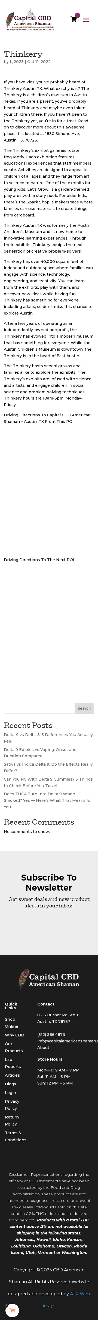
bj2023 (17, 61)
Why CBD (14, 1035)
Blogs (10, 1084)
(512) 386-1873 (51, 1034)
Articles (12, 1075)
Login (10, 1092)
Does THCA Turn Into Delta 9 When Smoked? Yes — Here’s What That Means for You (48, 800)
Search (84, 708)
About (43, 1047)
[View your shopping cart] (73, 20)
